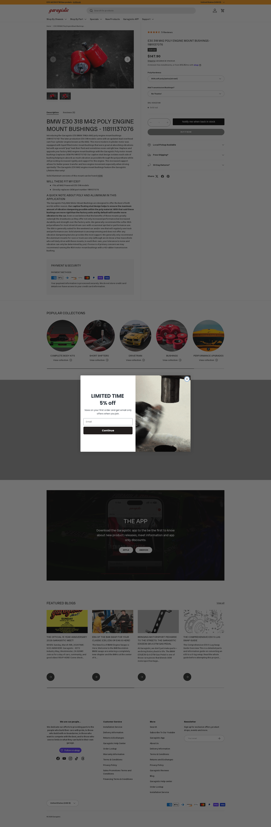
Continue (108, 430)
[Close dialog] (186, 379)
